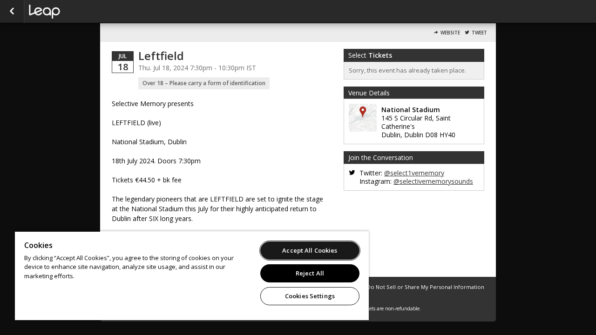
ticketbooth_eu (75, 12)
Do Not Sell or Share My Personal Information (425, 286)
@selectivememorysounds (433, 181)
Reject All (310, 273)
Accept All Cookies (309, 250)
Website (450, 33)
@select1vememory (414, 172)
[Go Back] (12, 11)
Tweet (479, 33)
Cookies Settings (310, 296)
